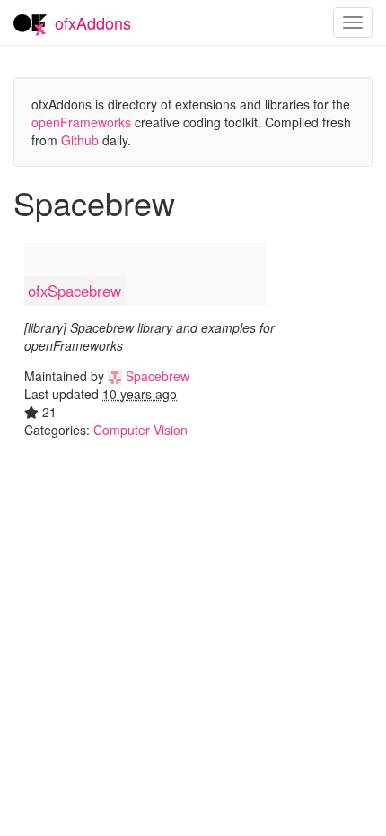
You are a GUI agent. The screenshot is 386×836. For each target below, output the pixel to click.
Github (80, 140)
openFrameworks (81, 122)
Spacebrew (155, 376)
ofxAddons (93, 22)
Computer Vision (140, 430)
